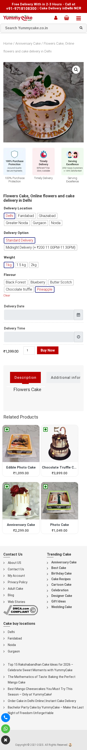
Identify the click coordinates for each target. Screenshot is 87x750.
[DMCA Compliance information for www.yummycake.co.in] (20, 610)
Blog (11, 595)
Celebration (59, 590)
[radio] (9, 216)
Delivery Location (18, 208)
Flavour (10, 275)
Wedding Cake (61, 607)
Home (7, 44)
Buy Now (48, 350)
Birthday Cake (61, 573)
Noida (12, 645)
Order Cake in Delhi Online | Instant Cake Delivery (42, 701)
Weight (9, 257)
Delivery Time (14, 328)
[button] (76, 70)
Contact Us (16, 569)
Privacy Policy (17, 582)
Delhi (11, 632)
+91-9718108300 (21, 8)
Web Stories (16, 602)
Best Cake (58, 568)
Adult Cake (15, 588)
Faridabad (15, 638)
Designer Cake (61, 596)
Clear (6, 295)
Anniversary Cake (28, 44)
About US (14, 563)
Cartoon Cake (61, 584)
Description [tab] (25, 377)
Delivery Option (16, 233)
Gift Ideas (58, 601)
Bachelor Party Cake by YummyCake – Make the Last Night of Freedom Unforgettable (46, 710)
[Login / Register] (57, 18)
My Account (16, 575)
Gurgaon (14, 651)
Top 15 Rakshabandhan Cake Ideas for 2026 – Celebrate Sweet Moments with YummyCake (40, 667)
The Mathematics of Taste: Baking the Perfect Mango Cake (41, 679)
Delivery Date (14, 306)
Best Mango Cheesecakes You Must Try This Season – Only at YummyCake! (40, 691)
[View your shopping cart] (68, 18)
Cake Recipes (61, 579)
